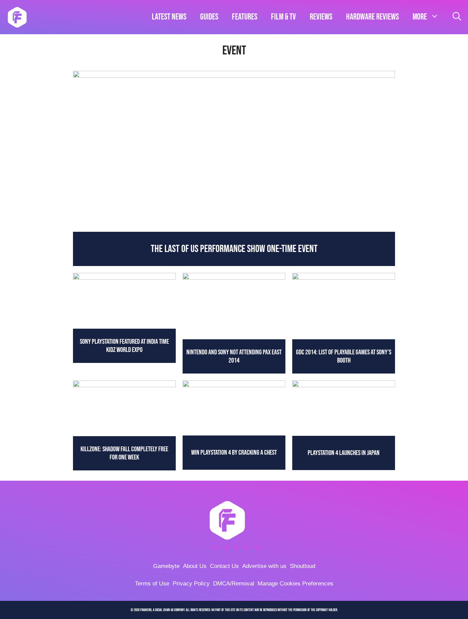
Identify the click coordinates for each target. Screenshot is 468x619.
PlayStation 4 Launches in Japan (344, 453)
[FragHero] (17, 17)
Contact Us (224, 566)
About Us (195, 566)
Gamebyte (166, 566)
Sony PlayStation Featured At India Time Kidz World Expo (124, 346)
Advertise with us (264, 566)
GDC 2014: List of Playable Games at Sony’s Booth (343, 356)
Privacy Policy (191, 583)
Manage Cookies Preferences (295, 583)
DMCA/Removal (233, 583)
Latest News (169, 17)
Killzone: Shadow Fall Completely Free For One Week (124, 453)
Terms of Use (152, 583)
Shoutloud (302, 566)
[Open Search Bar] (457, 17)
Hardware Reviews (372, 17)
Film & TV (283, 17)
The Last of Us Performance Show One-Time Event (234, 249)
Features (244, 17)
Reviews (321, 17)
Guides (209, 17)
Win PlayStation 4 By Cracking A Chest (234, 453)
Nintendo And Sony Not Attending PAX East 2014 (234, 356)
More (419, 17)
